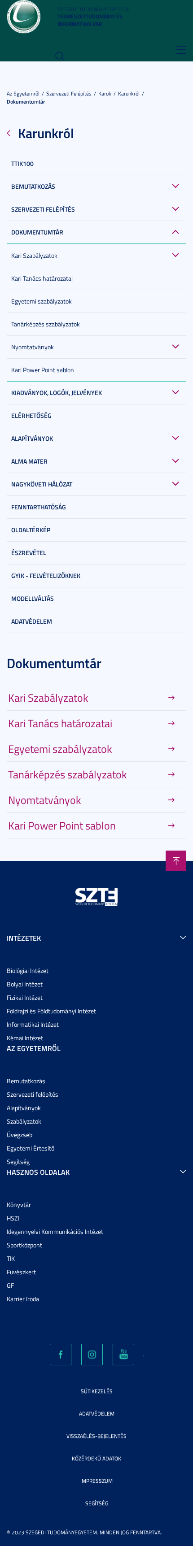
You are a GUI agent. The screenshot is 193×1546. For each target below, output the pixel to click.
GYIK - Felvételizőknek (45, 575)
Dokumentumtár (26, 101)
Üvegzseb (19, 1134)
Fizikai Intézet (25, 997)
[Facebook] (60, 1354)
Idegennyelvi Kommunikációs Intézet (55, 1231)
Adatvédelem (31, 621)
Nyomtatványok (32, 347)
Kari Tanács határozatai (42, 278)
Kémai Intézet (25, 1038)
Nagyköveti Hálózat (41, 484)
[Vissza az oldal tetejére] (176, 861)
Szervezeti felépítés (69, 93)
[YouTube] (123, 1354)
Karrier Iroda (23, 1298)
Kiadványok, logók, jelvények (56, 392)
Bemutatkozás (33, 186)
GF (10, 1285)
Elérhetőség (31, 415)
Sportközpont (24, 1245)
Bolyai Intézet (25, 984)
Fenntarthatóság (38, 507)
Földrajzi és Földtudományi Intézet (51, 1011)
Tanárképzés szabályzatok (45, 324)
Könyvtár (19, 1204)
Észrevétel (28, 552)
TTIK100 (22, 163)
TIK (11, 1258)
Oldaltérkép (30, 529)
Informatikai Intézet (33, 1024)
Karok (104, 93)
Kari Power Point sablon (42, 369)
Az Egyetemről (23, 93)
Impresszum (96, 1481)
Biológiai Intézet (27, 970)
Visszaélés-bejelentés (96, 1436)
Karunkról (129, 93)
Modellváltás (32, 598)
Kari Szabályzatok (34, 255)
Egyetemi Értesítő (30, 1148)
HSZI (13, 1218)
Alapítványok (32, 438)
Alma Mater (29, 461)
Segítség (18, 1161)
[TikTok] (143, 1355)
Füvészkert (21, 1272)
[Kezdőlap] (23, 16)
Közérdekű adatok (96, 1458)
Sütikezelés (97, 1391)
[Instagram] (92, 1354)
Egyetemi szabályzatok (41, 301)
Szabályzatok (24, 1121)
